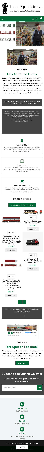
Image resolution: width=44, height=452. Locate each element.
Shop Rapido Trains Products (22, 205)
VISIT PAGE (22, 363)
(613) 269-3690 (22, 411)
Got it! (22, 447)
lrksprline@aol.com (22, 424)
